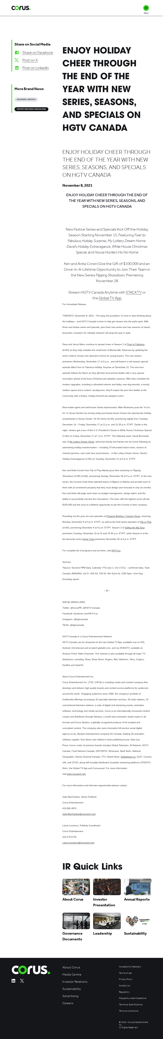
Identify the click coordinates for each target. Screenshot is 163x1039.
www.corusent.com (76, 774)
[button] (146, 8)
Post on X (30, 60)
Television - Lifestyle (26, 99)
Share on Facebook (37, 52)
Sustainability (71, 989)
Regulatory (124, 992)
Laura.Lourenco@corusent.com (78, 842)
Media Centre (71, 974)
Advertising (70, 996)
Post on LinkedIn (35, 68)
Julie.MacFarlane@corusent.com (79, 814)
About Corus (71, 967)
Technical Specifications (131, 1004)
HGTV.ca (115, 550)
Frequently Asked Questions (132, 998)
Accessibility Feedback (130, 966)
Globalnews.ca (128, 756)
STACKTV (134, 292)
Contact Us (124, 985)
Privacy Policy (125, 979)
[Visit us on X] (22, 981)
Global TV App (110, 298)
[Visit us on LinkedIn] (13, 981)
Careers (67, 1003)
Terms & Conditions (128, 1011)
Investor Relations (74, 981)
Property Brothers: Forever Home (31, 109)
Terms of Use (125, 973)
